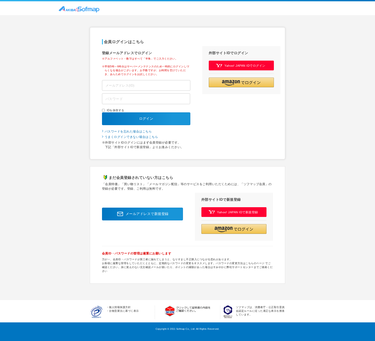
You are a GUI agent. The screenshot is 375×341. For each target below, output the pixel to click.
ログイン (146, 118)
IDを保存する (115, 110)
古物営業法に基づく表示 (124, 310)
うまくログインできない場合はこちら (131, 137)
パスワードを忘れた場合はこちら (128, 131)
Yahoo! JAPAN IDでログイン (244, 65)
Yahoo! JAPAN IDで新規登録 (237, 212)
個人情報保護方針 (120, 307)
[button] (241, 82)
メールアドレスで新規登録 (147, 214)
